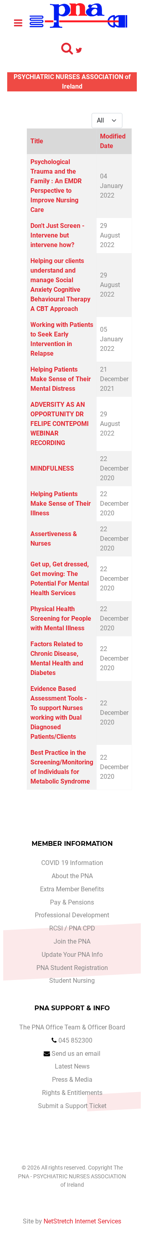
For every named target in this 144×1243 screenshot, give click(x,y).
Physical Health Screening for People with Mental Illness (60, 618)
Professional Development (72, 915)
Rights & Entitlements (72, 1093)
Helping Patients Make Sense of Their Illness (60, 503)
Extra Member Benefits (72, 889)
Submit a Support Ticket (72, 1106)
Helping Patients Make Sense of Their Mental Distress (60, 379)
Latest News (72, 1066)
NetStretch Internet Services (82, 1221)
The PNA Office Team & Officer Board (72, 1027)
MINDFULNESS (52, 468)
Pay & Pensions (72, 902)
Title (36, 141)
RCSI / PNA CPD (72, 928)
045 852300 (75, 1040)
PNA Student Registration (72, 968)
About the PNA (72, 876)
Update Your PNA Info (72, 954)
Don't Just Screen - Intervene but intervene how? (57, 235)
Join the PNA (72, 941)
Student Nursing (72, 980)
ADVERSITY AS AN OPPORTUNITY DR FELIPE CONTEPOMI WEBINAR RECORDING (59, 424)
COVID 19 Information (72, 863)
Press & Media (72, 1079)
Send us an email (76, 1053)
